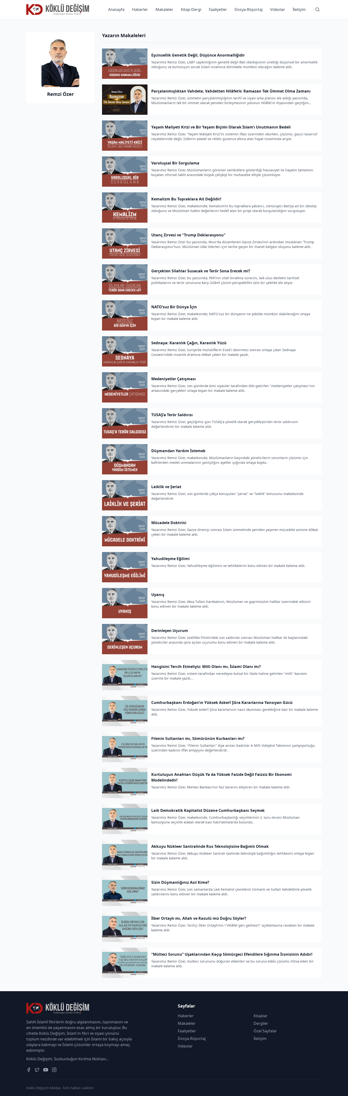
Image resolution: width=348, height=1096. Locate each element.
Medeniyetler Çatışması (173, 378)
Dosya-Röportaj (249, 9)
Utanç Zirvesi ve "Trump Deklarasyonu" (188, 235)
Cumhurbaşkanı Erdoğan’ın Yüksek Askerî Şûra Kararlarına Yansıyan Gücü (222, 702)
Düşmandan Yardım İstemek (178, 450)
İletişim (299, 9)
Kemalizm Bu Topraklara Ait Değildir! (186, 199)
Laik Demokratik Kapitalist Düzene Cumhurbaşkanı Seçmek (208, 810)
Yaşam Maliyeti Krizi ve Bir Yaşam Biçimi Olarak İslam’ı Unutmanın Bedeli (221, 127)
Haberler (140, 9)
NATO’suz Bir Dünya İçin (174, 306)
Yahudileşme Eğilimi (170, 558)
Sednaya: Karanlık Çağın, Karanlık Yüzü (189, 342)
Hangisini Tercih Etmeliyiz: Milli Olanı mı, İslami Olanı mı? (206, 666)
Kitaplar (261, 1015)
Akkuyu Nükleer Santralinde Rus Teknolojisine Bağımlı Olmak (210, 846)
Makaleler (164, 9)
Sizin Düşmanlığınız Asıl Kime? (180, 882)
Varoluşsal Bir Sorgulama (175, 163)
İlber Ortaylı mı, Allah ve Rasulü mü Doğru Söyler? (198, 918)
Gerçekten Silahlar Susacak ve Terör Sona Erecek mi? (200, 271)
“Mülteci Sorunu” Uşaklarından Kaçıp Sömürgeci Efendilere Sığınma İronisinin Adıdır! (231, 954)
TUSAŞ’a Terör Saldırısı (172, 414)
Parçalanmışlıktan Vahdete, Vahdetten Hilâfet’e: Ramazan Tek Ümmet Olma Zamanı (231, 91)
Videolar (277, 9)
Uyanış (157, 594)
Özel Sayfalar (265, 1031)
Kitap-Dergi (191, 9)
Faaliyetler (218, 9)
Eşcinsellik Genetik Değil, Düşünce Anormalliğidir (198, 55)
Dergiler (261, 1023)
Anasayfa (116, 9)
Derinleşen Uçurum (169, 630)
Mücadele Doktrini (168, 522)
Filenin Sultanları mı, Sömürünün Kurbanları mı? (198, 738)
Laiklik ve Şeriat (166, 486)
